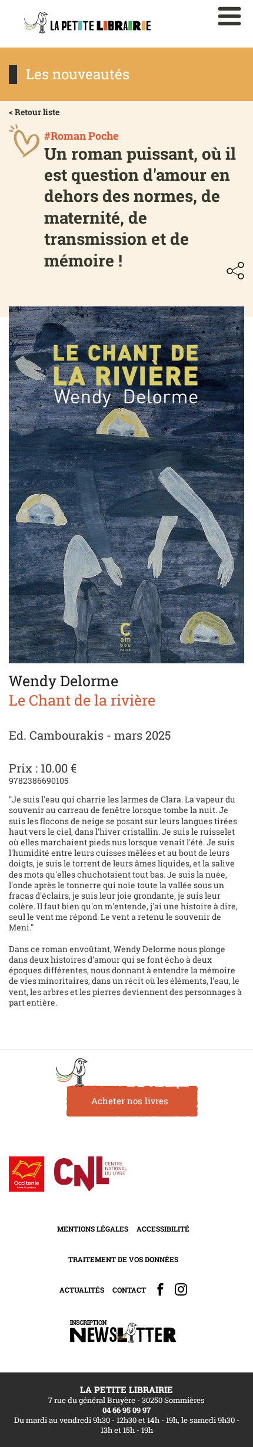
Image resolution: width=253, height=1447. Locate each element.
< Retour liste (34, 111)
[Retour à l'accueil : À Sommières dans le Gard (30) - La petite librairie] (87, 24)
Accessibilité (163, 1228)
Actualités (81, 1289)
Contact (129, 1289)
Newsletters (123, 1331)
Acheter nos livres (129, 1101)
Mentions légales (92, 1228)
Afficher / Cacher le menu (229, 16)
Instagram (181, 1289)
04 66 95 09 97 (126, 1410)
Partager (235, 270)
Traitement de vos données (123, 1259)
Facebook (160, 1289)
